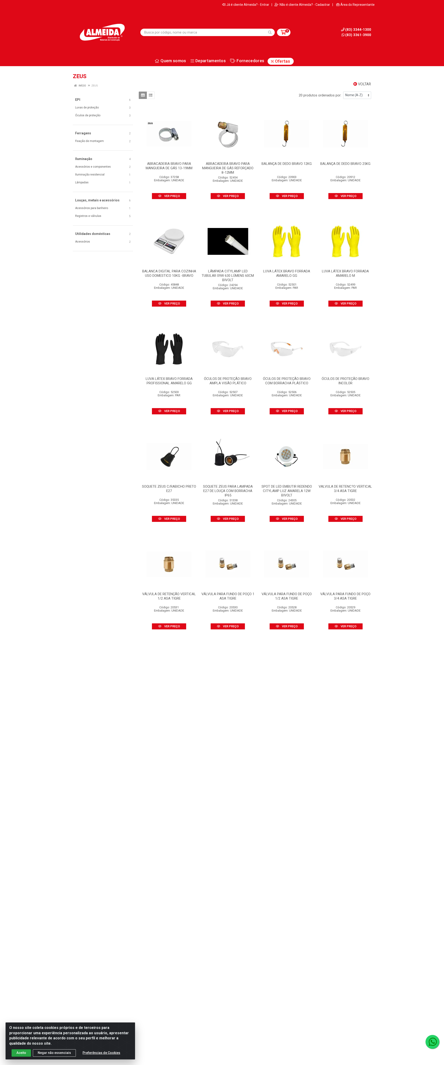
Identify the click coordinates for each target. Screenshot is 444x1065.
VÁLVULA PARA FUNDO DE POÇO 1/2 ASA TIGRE (287, 596)
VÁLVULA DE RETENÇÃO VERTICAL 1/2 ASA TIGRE (169, 596)
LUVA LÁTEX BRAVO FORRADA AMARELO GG (286, 273)
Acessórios (82, 241)
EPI (77, 100)
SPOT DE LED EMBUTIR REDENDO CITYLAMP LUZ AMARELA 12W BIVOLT (287, 490)
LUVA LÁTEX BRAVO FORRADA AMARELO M (345, 273)
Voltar (364, 84)
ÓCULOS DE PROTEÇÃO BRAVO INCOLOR (345, 381)
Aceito (21, 1053)
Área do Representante (357, 4)
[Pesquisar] (270, 32)
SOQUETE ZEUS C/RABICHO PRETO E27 (169, 488)
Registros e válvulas (88, 216)
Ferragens (83, 133)
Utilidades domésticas (92, 234)
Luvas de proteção (87, 107)
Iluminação (83, 159)
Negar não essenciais (54, 1053)
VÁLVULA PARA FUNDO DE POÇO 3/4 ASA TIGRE (345, 596)
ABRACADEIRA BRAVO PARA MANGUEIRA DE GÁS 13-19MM (169, 166)
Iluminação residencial (90, 174)
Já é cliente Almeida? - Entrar (247, 4)
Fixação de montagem (89, 141)
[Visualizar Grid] (143, 95)
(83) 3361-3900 (358, 35)
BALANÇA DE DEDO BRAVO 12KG (287, 164)
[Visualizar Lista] (151, 95)
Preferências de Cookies (101, 1053)
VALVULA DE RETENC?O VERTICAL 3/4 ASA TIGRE (345, 488)
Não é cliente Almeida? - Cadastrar (305, 4)
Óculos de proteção (87, 115)
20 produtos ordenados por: (320, 95)
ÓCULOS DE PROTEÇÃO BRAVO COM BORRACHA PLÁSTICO (287, 381)
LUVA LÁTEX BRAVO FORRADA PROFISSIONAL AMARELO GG (169, 381)
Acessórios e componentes (93, 166)
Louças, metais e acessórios (97, 200)
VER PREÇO (171, 196)
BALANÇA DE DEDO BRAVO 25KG (345, 164)
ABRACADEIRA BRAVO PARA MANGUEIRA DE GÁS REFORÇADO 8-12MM (227, 168)
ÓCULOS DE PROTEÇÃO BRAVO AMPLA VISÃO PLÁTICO (228, 381)
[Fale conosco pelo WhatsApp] (432, 1042)
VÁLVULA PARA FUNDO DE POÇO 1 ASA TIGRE (227, 596)
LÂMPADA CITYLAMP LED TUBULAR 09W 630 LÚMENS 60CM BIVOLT (228, 275)
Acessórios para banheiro (91, 208)
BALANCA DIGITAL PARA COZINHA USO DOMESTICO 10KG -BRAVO (169, 273)
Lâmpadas (82, 182)
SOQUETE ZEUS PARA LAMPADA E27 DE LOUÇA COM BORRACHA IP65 (228, 490)
